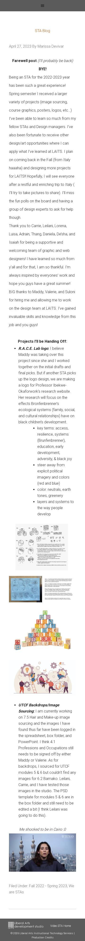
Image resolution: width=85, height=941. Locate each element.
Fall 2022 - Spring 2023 (48, 886)
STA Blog (42, 31)
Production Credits (43, 937)
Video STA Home (60, 926)
